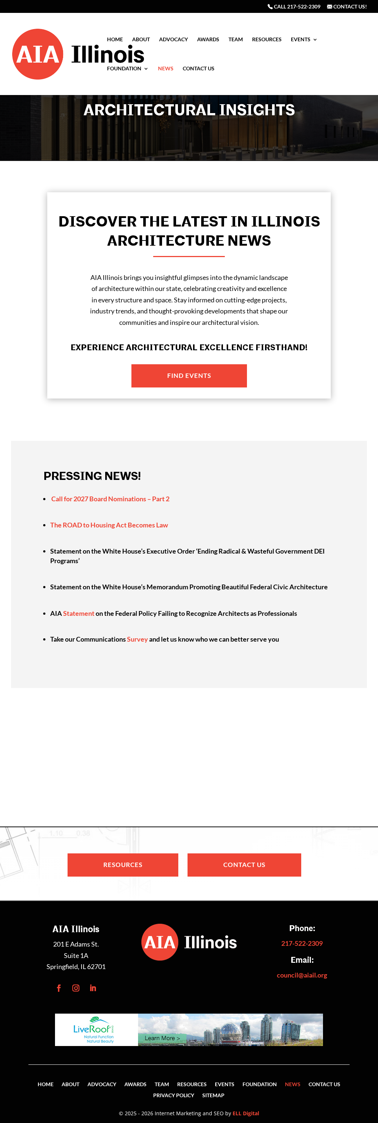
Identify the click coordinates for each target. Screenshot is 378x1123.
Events (300, 39)
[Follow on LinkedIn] (93, 988)
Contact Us (198, 68)
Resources (267, 39)
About (141, 39)
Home (115, 39)
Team (235, 39)
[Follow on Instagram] (76, 988)
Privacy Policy (173, 1095)
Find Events (189, 375)
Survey (137, 639)
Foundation (124, 68)
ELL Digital (246, 1113)
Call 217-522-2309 (296, 7)
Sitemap (213, 1095)
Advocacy (173, 39)
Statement (78, 613)
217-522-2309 (302, 943)
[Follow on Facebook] (59, 988)
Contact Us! (349, 7)
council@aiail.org (302, 975)
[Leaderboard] (189, 1043)
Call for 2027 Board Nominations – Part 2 (110, 499)
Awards (208, 39)
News (165, 68)
